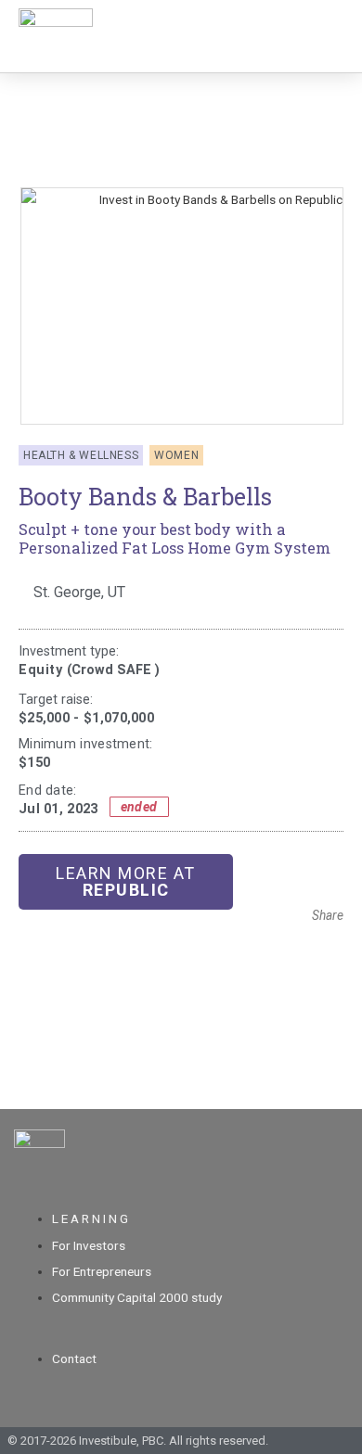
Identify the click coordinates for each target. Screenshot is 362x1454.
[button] (308, 943)
